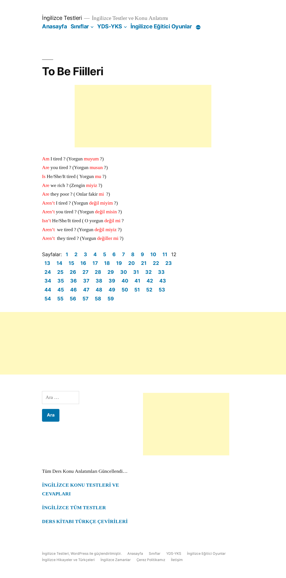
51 (137, 290)
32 (148, 272)
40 (125, 281)
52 (149, 290)
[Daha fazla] (198, 27)
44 (47, 290)
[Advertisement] (143, 116)
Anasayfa (54, 26)
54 (47, 299)
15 (71, 263)
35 (60, 281)
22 (156, 263)
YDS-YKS (109, 26)
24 (47, 272)
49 (112, 290)
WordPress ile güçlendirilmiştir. (96, 553)
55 (60, 299)
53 (162, 290)
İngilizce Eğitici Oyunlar (161, 26)
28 (98, 272)
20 (131, 263)
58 (98, 299)
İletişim (177, 560)
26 (73, 272)
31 (136, 272)
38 (99, 281)
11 (164, 254)
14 (59, 263)
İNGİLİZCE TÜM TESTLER (74, 508)
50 (125, 290)
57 (85, 299)
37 (86, 281)
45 (60, 290)
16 (83, 263)
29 (110, 272)
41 (137, 281)
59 (110, 299)
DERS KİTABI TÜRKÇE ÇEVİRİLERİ (85, 521)
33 (161, 272)
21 (144, 263)
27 (85, 272)
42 (150, 281)
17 (95, 263)
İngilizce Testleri (62, 18)
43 (162, 281)
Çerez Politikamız (151, 560)
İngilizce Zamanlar (116, 560)
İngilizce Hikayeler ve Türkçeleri (68, 560)
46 (73, 290)
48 (99, 290)
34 (47, 281)
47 (86, 290)
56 (73, 299)
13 (47, 263)
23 (168, 263)
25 (60, 272)
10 (153, 254)
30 (123, 272)
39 (112, 281)
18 (107, 263)
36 (73, 281)
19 (119, 263)
